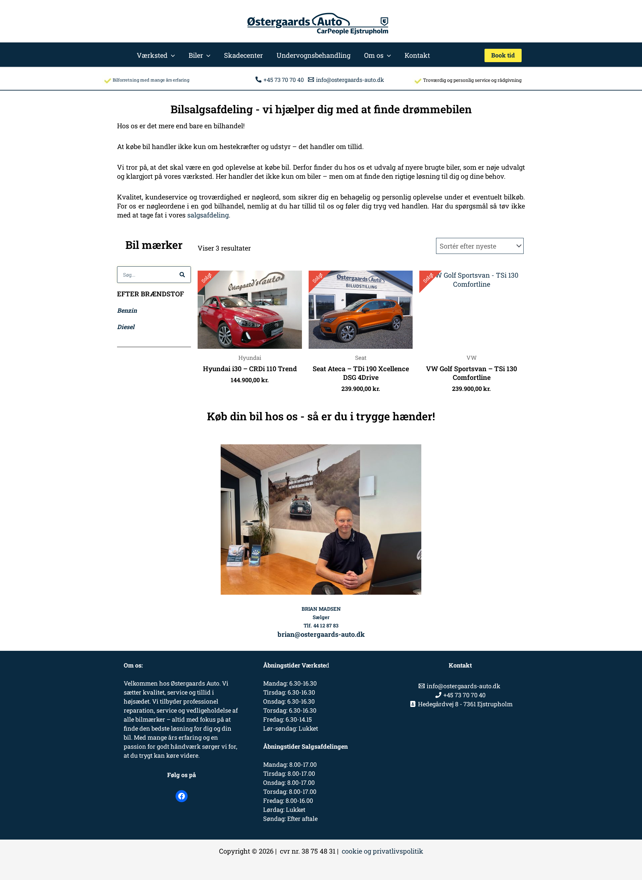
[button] (171, 55)
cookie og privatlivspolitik (382, 851)
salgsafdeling (208, 214)
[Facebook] (182, 796)
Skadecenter (243, 55)
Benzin (127, 310)
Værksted (152, 55)
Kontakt (417, 55)
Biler (196, 55)
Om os (374, 55)
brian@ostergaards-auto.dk (321, 634)
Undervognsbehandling (313, 55)
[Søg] (182, 275)
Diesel (125, 327)
